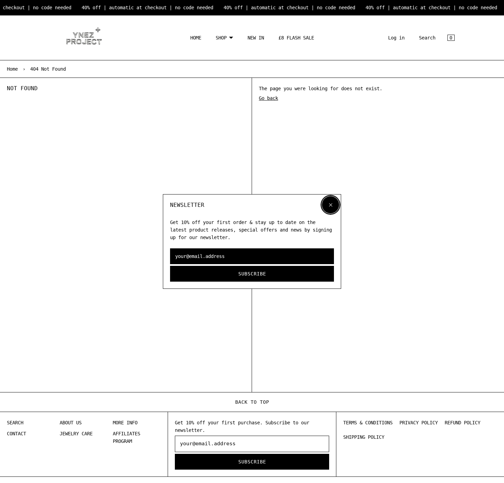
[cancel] (330, 204)
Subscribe (252, 273)
